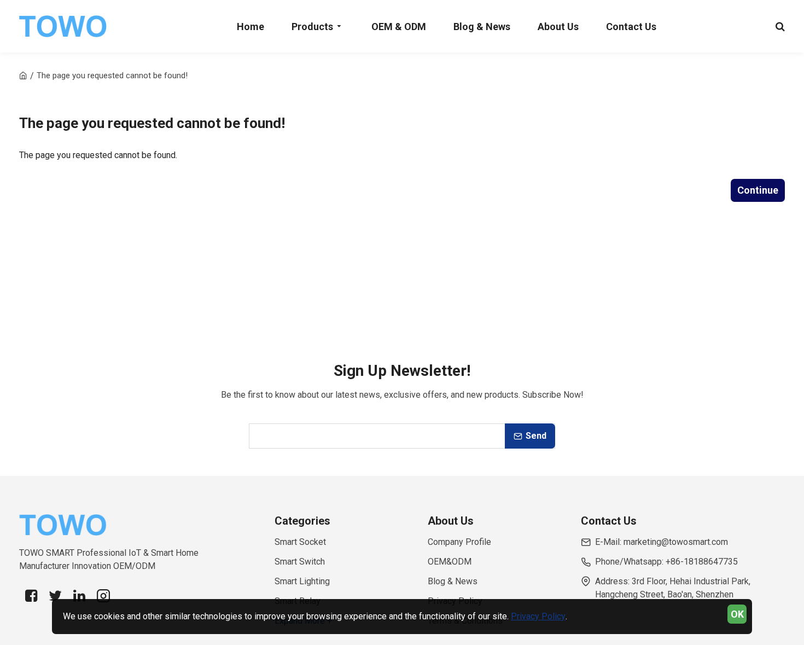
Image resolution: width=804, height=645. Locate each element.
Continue (757, 190)
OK (737, 614)
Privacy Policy (538, 616)
